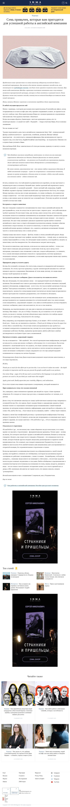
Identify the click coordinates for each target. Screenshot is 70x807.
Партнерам (22, 773)
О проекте (21, 775)
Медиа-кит (38, 773)
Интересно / (15, 584)
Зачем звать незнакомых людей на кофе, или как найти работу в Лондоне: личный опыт (52, 753)
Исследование (23, 778)
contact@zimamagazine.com (25, 791)
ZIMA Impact (22, 781)
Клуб (4, 773)
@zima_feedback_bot (25, 793)
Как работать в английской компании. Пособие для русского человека (33, 486)
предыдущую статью (21, 88)
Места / (47, 584)
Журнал (5, 778)
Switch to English (39, 778)
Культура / (48, 573)
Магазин (5, 775)
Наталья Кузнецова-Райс (38, 27)
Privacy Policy (39, 775)
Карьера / (7, 709)
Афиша (5, 781)
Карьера (35, 15)
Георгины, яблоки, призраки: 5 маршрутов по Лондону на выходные (22, 575)
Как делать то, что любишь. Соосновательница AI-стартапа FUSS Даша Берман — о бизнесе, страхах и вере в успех (18, 753)
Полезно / (14, 573)
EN (63, 2)
